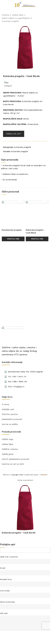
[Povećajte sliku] (7, 65)
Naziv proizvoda (7, 602)
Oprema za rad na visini (13, 464)
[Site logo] (25, 4)
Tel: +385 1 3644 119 (17, 376)
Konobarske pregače (12, 230)
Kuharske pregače (10, 21)
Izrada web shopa (31, 475)
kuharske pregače (19, 151)
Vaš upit (3, 613)
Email (2, 568)
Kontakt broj (5, 579)
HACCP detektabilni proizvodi (15, 459)
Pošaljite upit (8, 409)
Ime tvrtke (5, 591)
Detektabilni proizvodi (12, 419)
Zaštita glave (8, 454)
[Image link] (13, 335)
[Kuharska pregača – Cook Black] (37, 212)
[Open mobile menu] (3, 4)
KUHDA (44, 475)
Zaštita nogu (7, 439)
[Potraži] (47, 4)
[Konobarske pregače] (13, 212)
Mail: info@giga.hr (16, 386)
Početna (5, 15)
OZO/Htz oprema (10, 414)
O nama (5, 404)
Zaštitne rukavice (10, 449)
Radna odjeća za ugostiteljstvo (16, 18)
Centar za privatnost (25, 480)
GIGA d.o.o (7, 475)
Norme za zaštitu (10, 424)
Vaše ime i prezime (9, 557)
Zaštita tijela (17, 15)
